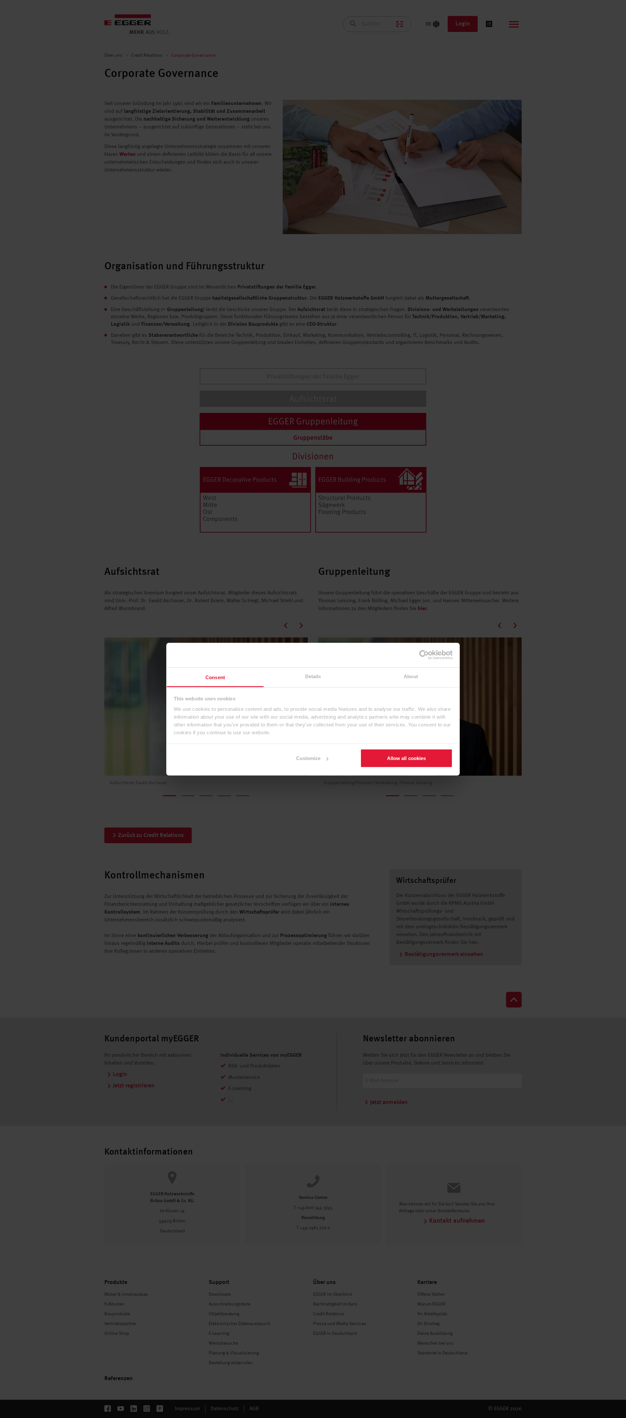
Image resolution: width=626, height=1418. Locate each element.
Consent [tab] (215, 677)
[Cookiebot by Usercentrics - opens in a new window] (424, 655)
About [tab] (411, 676)
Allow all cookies (406, 758)
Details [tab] (313, 676)
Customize (308, 758)
